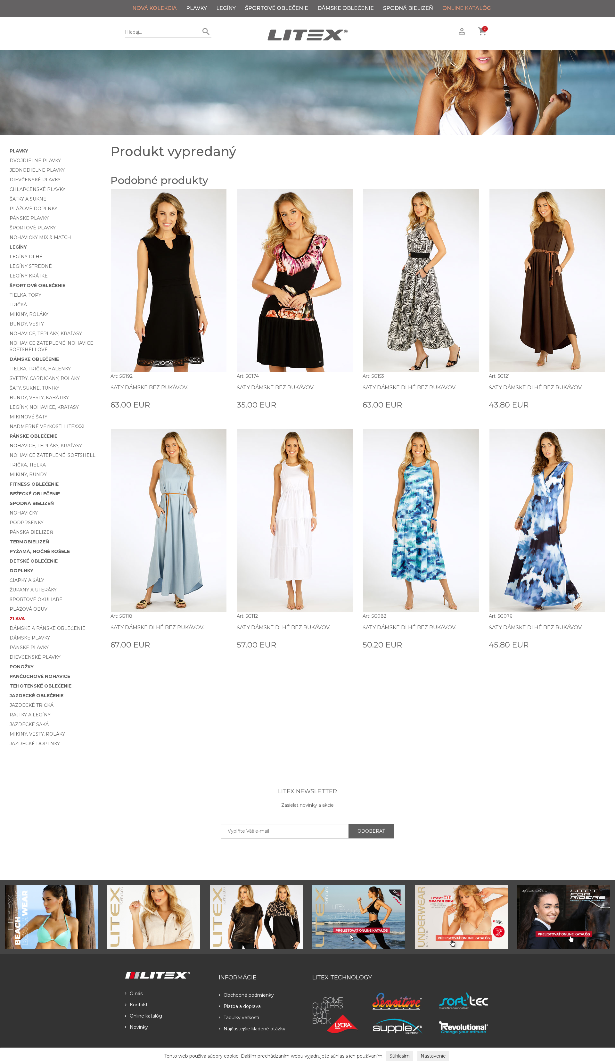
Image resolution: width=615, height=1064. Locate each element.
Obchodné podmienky (249, 995)
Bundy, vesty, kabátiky (39, 397)
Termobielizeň (29, 542)
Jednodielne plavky (37, 170)
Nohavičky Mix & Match (40, 237)
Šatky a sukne (28, 199)
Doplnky (21, 570)
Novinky (139, 1027)
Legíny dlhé (26, 257)
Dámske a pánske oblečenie (48, 628)
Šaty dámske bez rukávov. (149, 387)
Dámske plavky (30, 638)
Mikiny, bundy (28, 474)
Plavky (196, 8)
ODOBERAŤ (371, 831)
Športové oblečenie (276, 8)
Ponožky (22, 667)
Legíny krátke (29, 276)
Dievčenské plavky (35, 180)
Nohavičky (24, 513)
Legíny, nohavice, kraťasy (44, 407)
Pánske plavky (29, 218)
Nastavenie (433, 1056)
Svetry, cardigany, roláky (45, 378)
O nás (136, 993)
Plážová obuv (28, 609)
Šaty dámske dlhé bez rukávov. (409, 387)
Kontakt (139, 1005)
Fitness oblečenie (34, 484)
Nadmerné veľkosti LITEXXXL (48, 426)
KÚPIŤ (220, 404)
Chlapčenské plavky (37, 189)
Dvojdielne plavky (35, 160)
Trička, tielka (28, 465)
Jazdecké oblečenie (36, 695)
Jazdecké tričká (31, 705)
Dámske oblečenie (345, 8)
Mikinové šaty (28, 417)
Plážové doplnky (33, 208)
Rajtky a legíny (30, 715)
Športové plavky (33, 228)
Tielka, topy (25, 295)
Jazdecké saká (29, 724)
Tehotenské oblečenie (40, 686)
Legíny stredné (31, 266)
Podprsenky (27, 522)
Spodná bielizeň (408, 8)
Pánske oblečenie (33, 436)
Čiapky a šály (27, 580)
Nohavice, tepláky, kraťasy (46, 333)
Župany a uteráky (33, 590)
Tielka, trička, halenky (40, 369)
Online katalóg (146, 1016)
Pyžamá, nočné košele (40, 551)
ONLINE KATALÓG (466, 8)
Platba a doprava (242, 1006)
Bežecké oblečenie (35, 494)
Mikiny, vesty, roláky (37, 734)
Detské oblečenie (34, 561)
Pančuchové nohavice (40, 676)
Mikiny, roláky (29, 314)
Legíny (226, 8)
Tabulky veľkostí (241, 1017)
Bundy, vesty (27, 324)
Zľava (17, 619)
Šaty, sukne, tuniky (34, 388)
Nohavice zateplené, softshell (52, 455)
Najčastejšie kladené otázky (254, 1029)
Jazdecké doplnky (35, 743)
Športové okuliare (36, 599)
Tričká (18, 305)
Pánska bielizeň (31, 532)
